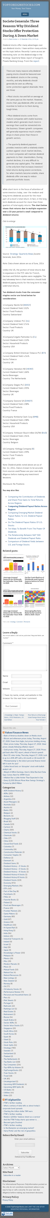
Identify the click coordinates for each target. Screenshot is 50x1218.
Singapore (8, 1028)
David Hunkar (13, 39)
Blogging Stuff (9, 818)
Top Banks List (9, 1062)
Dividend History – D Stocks (15, 866)
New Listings (9, 978)
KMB (35, 416)
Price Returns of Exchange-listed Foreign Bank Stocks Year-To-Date (37, 717)
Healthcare (8, 925)
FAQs (6, 897)
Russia (6, 1017)
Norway (7, 983)
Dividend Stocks (10, 880)
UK (5, 1078)
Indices (6, 936)
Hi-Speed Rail (9, 927)
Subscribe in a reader (12, 1175)
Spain (6, 1036)
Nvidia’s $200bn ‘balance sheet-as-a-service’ (22, 1117)
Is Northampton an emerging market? (19, 1128)
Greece (7, 922)
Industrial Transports (12, 939)
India (6, 933)
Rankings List (9, 1008)
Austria (6, 807)
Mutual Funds (9, 969)
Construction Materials (13, 852)
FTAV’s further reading (13, 1103)
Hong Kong (8, 930)
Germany (7, 916)
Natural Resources (11, 975)
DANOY (28, 400)
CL (35, 337)
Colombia (7, 846)
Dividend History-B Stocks (14, 877)
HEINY (30, 368)
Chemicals (8, 835)
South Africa (8, 1031)
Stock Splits (8, 1045)
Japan (6, 950)
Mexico (6, 958)
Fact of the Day (10, 891)
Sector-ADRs (9, 1022)
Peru (5, 997)
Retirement (8, 1014)
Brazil (6, 821)
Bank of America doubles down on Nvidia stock (23, 735)
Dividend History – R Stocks (15, 871)
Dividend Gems (10, 863)
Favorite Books (10, 899)
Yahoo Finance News (17, 732)
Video (6, 1095)
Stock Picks (8, 1042)
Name (5, 676)
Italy (5, 947)
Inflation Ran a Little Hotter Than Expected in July (23, 777)
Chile (6, 838)
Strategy (13, 622)
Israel (6, 944)
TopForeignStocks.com (21, 5)
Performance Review (12, 992)
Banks (6, 810)
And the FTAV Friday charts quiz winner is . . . (21, 1119)
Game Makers (9, 913)
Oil (5, 986)
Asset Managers (10, 802)
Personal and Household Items (16, 995)
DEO (27, 384)
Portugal (7, 1003)
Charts (6, 830)
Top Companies (10, 1064)
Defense (7, 858)
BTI (43, 352)
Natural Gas (8, 972)
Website (6, 688)
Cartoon (7, 827)
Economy (7, 883)
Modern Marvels (10, 964)
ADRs (6, 793)
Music (6, 967)
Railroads (7, 1006)
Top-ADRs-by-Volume (12, 1067)
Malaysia (7, 955)
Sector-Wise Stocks (12, 1025)
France (6, 908)
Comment (20, 622)
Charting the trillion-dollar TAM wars (18, 1111)
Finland (6, 902)
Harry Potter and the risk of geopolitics (19, 1131)
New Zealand (9, 981)
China (6, 841)
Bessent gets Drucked (13, 1122)
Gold (6, 919)
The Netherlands (10, 1059)
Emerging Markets (11, 885)
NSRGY (27, 305)
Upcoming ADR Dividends (14, 1084)
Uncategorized (10, 1081)
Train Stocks (9, 1073)
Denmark (7, 860)
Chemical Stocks (10, 832)
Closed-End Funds (11, 844)
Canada (7, 824)
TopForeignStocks (11, 1070)
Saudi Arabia (9, 1020)
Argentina (8, 799)
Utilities (7, 1092)
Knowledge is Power (12, 953)
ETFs (6, 888)
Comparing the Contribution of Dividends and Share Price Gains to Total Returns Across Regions (26, 499)
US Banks (7, 1090)
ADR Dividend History (12, 790)
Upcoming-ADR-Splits (12, 1087)
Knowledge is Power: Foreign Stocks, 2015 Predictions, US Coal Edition (14, 717)
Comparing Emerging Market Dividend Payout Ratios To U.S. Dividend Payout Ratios (25, 515)
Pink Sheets (8, 1000)
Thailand (7, 1056)
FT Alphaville (13, 1099)
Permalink (27, 622)
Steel (6, 1039)
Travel (6, 1076)
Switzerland (8, 1053)
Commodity (8, 849)
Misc (5, 961)
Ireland (6, 941)
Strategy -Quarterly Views (21, 253)
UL (27, 321)
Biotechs (7, 816)
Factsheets (8, 894)
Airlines (7, 796)
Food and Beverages (12, 905)
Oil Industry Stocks (11, 989)
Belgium (7, 813)
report (36, 61)
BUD (44, 432)
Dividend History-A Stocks (14, 874)
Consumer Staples (11, 855)
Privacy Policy (8, 1200)
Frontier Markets (10, 911)
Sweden (7, 1050)
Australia (7, 804)
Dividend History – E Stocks (15, 869)
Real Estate (8, 1011)
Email (5, 682)
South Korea (9, 1034)
